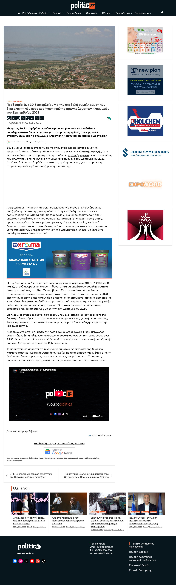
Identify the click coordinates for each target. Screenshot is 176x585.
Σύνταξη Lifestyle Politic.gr (36, 527)
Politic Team (35, 123)
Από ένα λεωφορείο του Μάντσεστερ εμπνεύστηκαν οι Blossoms (68, 521)
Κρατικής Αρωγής (90, 151)
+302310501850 (103, 550)
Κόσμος (106, 13)
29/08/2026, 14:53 (97, 530)
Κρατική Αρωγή (50, 458)
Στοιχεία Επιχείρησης (140, 570)
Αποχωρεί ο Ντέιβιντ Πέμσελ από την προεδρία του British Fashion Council (29, 521)
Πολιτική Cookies (138, 552)
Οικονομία (91, 13)
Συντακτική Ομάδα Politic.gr (114, 530)
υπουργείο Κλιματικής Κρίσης (89, 458)
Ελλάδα (43, 13)
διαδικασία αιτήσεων (36, 458)
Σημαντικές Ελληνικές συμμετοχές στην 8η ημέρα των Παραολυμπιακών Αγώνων (86, 475)
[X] (13, 118)
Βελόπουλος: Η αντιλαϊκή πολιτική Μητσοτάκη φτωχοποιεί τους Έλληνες (143, 521)
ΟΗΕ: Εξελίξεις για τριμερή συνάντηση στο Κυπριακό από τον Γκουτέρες (31, 475)
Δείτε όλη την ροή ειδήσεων (22, 431)
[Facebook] (9, 118)
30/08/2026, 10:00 (58, 527)
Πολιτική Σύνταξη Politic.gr (152, 527)
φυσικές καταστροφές (15, 460)
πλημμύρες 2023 (62, 458)
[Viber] (28, 118)
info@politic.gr (105, 547)
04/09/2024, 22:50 (18, 123)
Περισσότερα (142, 13)
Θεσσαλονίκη (123, 13)
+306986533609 (103, 553)
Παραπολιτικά (74, 13)
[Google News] (42, 118)
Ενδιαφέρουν (17, 101)
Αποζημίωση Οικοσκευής (19, 458)
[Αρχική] (19, 13)
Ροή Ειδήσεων (29, 13)
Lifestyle (17, 512)
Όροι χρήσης (136, 547)
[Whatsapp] (23, 118)
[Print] (32, 118)
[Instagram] (18, 118)
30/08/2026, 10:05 (19, 527)
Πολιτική (57, 13)
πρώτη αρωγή (73, 458)
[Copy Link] (37, 118)
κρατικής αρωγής (79, 155)
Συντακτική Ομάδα (139, 565)
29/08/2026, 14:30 (135, 527)
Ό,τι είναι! (25, 512)
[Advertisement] (59, 187)
